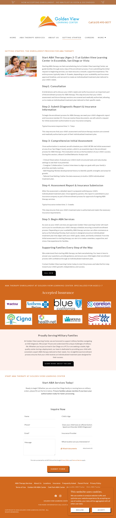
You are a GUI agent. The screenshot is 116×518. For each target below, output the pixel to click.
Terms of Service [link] (77, 460)
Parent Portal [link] (83, 483)
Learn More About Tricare (58, 363)
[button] (102, 37)
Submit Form (58, 469)
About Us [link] (53, 37)
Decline (80, 510)
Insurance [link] (56, 483)
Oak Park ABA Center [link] (56, 487)
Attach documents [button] (70, 448)
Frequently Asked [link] (69, 483)
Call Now (48, 273)
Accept (101, 510)
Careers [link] (89, 37)
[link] (58, 22)
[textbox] (39, 416)
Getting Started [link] (71, 37)
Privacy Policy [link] (65, 460)
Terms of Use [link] (21, 487)
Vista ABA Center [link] (93, 487)
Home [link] (13, 37)
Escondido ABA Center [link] (76, 487)
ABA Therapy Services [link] (32, 37)
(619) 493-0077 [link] (102, 22)
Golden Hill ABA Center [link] (37, 487)
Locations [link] (47, 483)
